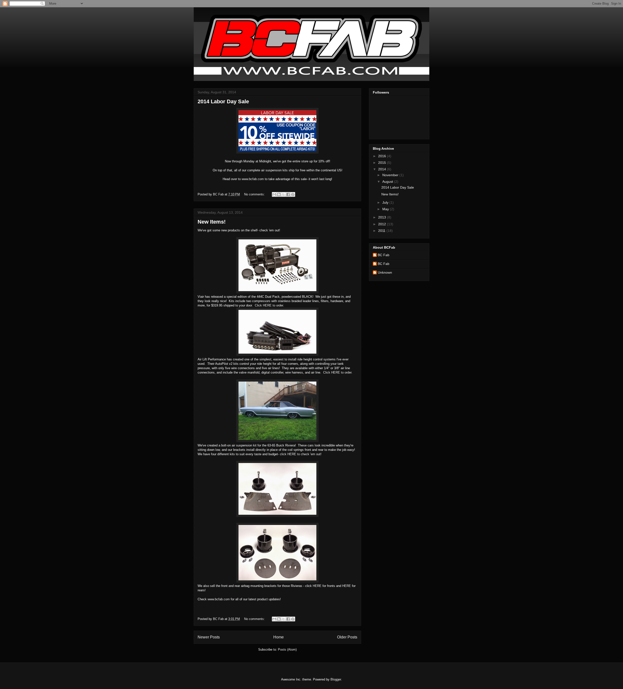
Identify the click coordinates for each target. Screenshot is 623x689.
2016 (382, 156)
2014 (382, 169)
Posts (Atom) (287, 649)
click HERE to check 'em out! (300, 454)
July (385, 202)
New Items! (212, 222)
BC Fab (383, 255)
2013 (382, 217)
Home (278, 637)
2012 (382, 224)
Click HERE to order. (269, 305)
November (390, 175)
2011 (382, 231)
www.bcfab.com (253, 179)
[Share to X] (283, 194)
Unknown (385, 272)
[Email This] (274, 194)
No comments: (255, 194)
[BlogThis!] (278, 194)
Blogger (335, 679)
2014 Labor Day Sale (223, 101)
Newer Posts (209, 637)
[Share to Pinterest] (292, 194)
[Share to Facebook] (288, 194)
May (386, 209)
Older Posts (347, 637)
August (388, 181)
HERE (317, 586)
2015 (382, 163)
